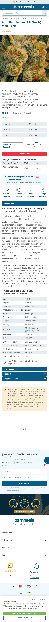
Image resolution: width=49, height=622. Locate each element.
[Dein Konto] (43, 7)
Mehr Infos (38, 182)
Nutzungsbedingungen (13, 490)
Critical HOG (37, 283)
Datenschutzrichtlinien (39, 599)
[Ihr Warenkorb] (47, 7)
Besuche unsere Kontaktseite (35, 576)
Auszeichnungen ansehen (24, 511)
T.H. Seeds (23, 219)
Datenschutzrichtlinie (41, 488)
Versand (27, 113)
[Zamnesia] (23, 7)
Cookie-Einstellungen (24, 618)
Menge (28, 144)
